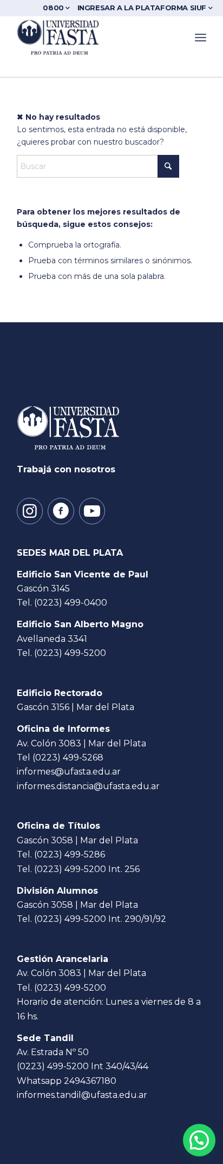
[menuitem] (58, 8)
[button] (199, 1140)
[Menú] (200, 37)
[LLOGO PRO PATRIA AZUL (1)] (92, 37)
